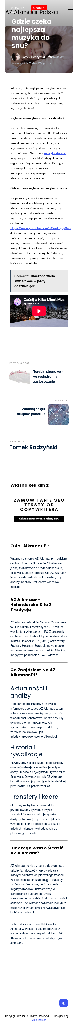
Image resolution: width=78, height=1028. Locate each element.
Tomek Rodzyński (33, 57)
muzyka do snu (55, 153)
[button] (70, 10)
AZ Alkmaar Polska (31, 12)
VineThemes (39, 1020)
